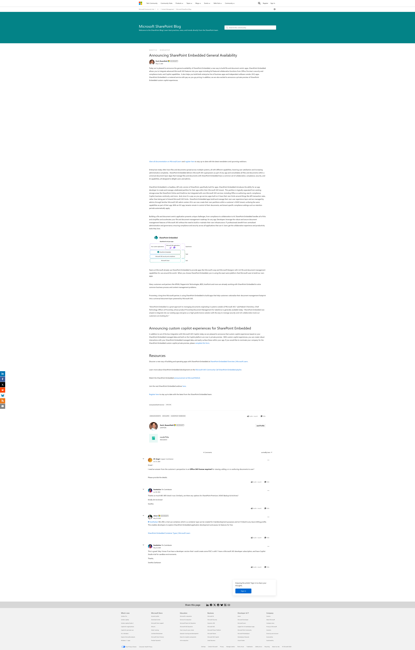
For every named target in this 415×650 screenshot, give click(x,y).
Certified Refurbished (156, 633)
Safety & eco (258, 646)
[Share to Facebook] (211, 605)
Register (265, 3)
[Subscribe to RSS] (225, 605)
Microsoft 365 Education (186, 626)
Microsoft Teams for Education (188, 623)
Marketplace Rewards (243, 637)
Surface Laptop (125, 619)
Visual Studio (241, 640)
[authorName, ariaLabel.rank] (152, 62)
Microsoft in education (186, 616)
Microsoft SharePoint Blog (183, 9)
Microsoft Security (212, 619)
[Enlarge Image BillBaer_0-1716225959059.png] (170, 249)
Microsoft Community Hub (146, 9)
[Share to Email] (229, 605)
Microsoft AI (211, 616)
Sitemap (203, 646)
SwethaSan (157, 489)
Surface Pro (124, 616)
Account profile (155, 616)
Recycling (267, 646)
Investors (268, 630)
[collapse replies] (143, 458)
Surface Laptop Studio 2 (127, 623)
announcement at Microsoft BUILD (187, 378)
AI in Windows (124, 633)
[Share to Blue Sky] (222, 605)
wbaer (155, 516)
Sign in (243, 591)
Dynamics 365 (211, 623)
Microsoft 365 (211, 626)
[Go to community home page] (140, 3)
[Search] (259, 3)
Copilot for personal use (127, 630)
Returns (153, 626)
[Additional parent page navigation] (157, 9)
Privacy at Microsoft (271, 626)
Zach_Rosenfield (161, 61)
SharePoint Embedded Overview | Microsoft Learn (229, 361)
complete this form (202, 343)
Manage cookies (230, 646)
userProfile (260, 426)
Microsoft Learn (242, 623)
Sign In (273, 3)
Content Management (167, 9)
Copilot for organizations (127, 626)
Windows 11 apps (125, 640)
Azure (239, 616)
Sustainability (270, 640)
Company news (270, 623)
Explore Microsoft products (128, 637)
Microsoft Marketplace (244, 633)
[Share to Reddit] (218, 605)
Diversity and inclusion (272, 633)
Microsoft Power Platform (214, 630)
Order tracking (155, 630)
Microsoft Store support (157, 623)
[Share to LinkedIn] (207, 605)
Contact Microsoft (212, 646)
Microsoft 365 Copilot (213, 637)
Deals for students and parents (188, 637)
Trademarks (250, 646)
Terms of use (240, 646)
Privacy (222, 646)
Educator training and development (189, 633)
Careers (268, 616)
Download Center (155, 619)
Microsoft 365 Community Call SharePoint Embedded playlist (218, 369)
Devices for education (185, 619)
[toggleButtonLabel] (274, 9)
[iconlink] (153, 438)
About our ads (275, 646)
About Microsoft (270, 619)
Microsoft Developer (243, 619)
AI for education (184, 640)
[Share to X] (214, 605)
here (184, 386)
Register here (154, 394)
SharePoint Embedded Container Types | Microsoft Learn (169, 533)
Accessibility (269, 637)
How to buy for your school (187, 630)
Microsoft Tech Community (244, 630)
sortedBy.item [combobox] (265, 452)
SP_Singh (156, 459)
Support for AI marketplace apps (246, 626)
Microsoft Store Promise (157, 637)
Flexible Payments (156, 640)
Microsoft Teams (212, 633)
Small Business (211, 640)
